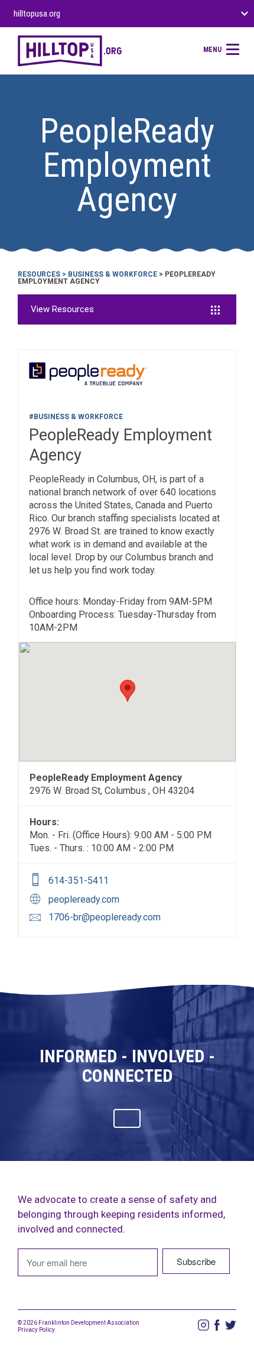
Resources (39, 274)
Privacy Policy (36, 1329)
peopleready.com (83, 899)
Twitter (230, 1325)
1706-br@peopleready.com (104, 917)
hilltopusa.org (37, 13)
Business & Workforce (112, 274)
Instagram (203, 1325)
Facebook (217, 1325)
